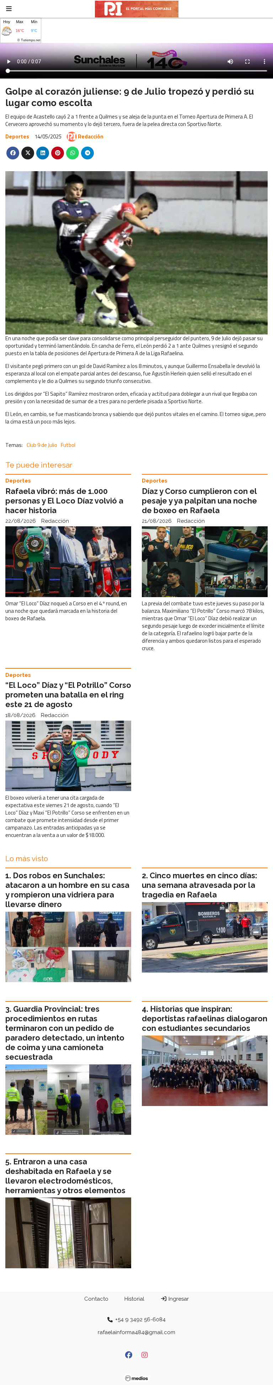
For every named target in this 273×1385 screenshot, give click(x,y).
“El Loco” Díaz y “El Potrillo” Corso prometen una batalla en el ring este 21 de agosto (68, 695)
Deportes (17, 136)
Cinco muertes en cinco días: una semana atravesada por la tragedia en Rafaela (199, 885)
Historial (134, 1299)
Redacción (90, 136)
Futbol (68, 445)
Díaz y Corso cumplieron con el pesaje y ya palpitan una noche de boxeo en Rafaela (199, 501)
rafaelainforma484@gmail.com (136, 1332)
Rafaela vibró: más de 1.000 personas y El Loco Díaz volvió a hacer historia (64, 501)
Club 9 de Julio (42, 445)
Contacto (96, 1299)
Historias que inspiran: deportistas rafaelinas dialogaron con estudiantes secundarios (204, 1019)
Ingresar (178, 1299)
